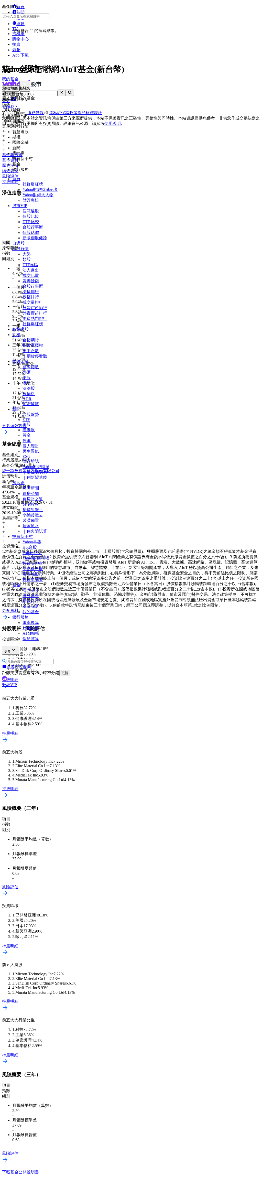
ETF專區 (30, 265)
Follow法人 (32, 552)
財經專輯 (31, 200)
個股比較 (31, 216)
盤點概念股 (33, 569)
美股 (27, 377)
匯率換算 (31, 622)
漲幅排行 (31, 291)
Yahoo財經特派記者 (40, 189)
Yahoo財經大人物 (38, 195)
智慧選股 (31, 211)
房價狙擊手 (33, 509)
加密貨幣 (31, 404)
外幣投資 (31, 628)
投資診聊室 (33, 563)
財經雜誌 (31, 461)
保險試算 (31, 638)
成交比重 (31, 275)
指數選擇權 (33, 345)
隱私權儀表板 (90, 113)
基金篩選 (31, 606)
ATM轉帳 (31, 633)
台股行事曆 (33, 227)
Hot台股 (30, 547)
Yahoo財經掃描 (36, 558)
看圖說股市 (33, 574)
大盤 (27, 254)
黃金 (27, 435)
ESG (26, 456)
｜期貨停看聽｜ (37, 356)
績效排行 (31, 601)
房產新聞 (31, 488)
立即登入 (10, 107)
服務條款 (35, 113)
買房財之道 (33, 499)
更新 (64, 673)
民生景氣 (31, 451)
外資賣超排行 (35, 313)
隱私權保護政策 (63, 113)
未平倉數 (31, 351)
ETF (26, 419)
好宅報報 (31, 504)
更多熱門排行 (35, 318)
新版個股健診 (35, 238)
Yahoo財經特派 (36, 467)
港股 (27, 383)
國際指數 (31, 367)
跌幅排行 (31, 297)
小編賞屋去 (33, 515)
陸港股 (29, 430)
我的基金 (31, 612)
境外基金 (31, 595)
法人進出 (31, 270)
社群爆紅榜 (33, 184)
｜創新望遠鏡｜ (37, 477)
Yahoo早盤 (32, 542)
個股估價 (31, 232)
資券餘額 (31, 281)
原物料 (29, 394)
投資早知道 (33, 579)
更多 (7, 651)
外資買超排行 (35, 308)
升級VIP (9, 685)
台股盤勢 (31, 414)
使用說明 (112, 123)
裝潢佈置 (31, 520)
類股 (27, 259)
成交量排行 (33, 302)
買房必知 (31, 493)
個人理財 (31, 446)
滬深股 (29, 388)
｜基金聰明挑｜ (37, 472)
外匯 (27, 372)
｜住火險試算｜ (37, 531)
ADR (27, 399)
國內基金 (31, 590)
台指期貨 (31, 340)
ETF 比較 (31, 222)
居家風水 (31, 526)
